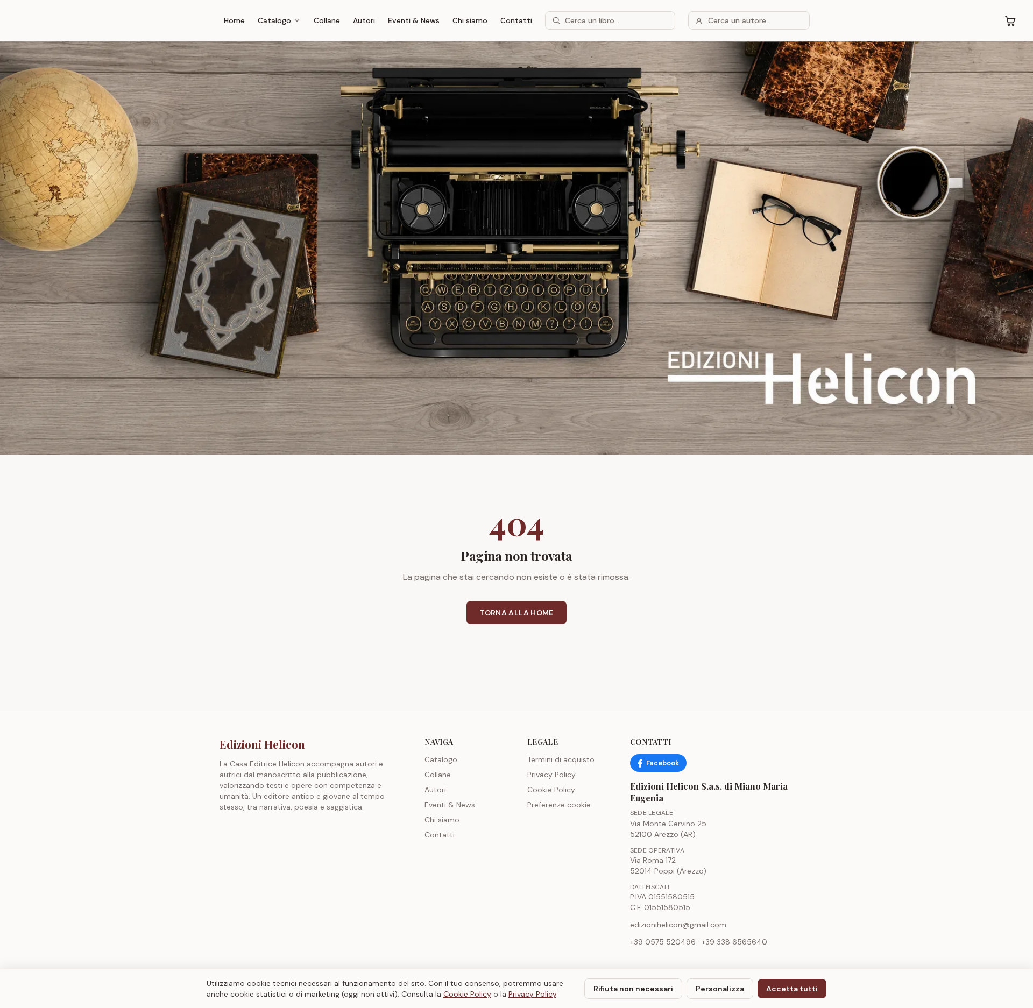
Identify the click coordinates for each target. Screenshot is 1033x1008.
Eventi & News (414, 20)
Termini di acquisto (561, 759)
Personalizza (720, 988)
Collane (327, 20)
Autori (364, 20)
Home (234, 20)
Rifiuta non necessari (633, 988)
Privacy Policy (551, 774)
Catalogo (274, 20)
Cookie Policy (551, 789)
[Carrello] (1010, 20)
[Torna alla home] (516, 248)
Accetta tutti (792, 988)
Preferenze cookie (559, 805)
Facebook (662, 763)
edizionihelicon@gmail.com (678, 924)
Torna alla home (516, 612)
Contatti (516, 20)
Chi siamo (469, 20)
